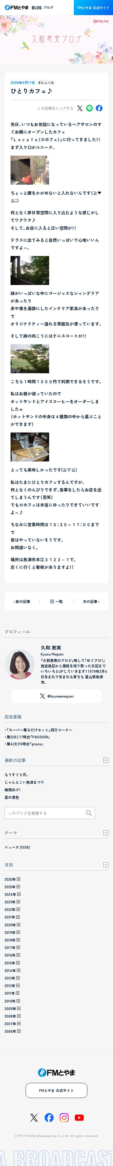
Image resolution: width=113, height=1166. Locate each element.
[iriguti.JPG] (30, 181)
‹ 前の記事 (22, 601)
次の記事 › (91, 601)
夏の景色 (12, 797)
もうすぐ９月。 (17, 774)
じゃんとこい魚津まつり (24, 782)
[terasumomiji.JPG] (30, 281)
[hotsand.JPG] (30, 458)
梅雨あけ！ (13, 789)
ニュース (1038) (17, 847)
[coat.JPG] (30, 369)
